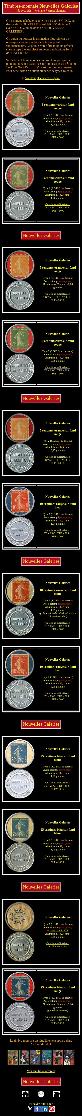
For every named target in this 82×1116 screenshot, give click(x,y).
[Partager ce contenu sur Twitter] (30, 1111)
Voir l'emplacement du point (42, 78)
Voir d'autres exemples (41, 1071)
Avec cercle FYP (59, 930)
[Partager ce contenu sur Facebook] (37, 1111)
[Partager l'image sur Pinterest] (52, 1111)
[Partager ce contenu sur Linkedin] (44, 1111)
